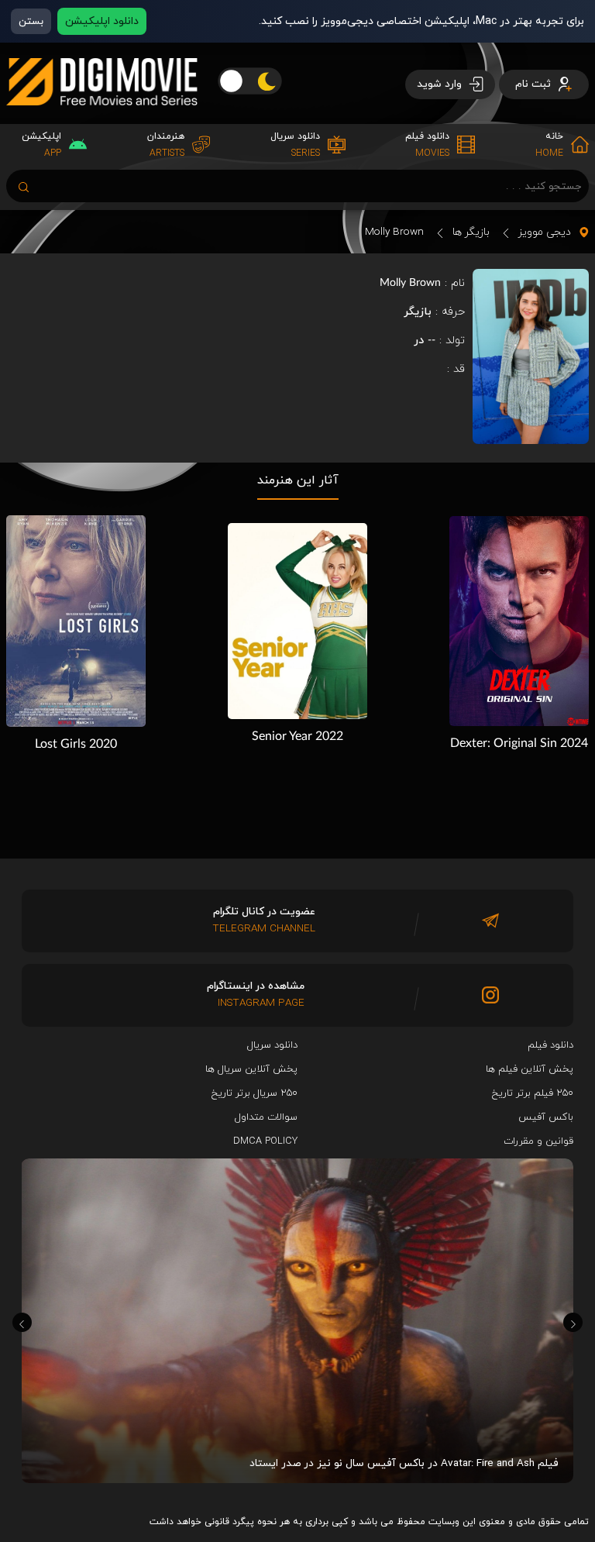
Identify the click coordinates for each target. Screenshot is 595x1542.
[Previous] (22, 1322)
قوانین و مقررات (538, 1141)
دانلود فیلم (550, 1045)
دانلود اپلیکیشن (102, 21)
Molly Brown (394, 232)
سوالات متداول (266, 1117)
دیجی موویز (544, 232)
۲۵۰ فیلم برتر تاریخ (532, 1093)
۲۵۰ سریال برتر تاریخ (255, 1093)
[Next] (573, 1322)
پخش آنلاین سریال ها (251, 1069)
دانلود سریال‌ (272, 1045)
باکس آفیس (545, 1117)
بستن (31, 21)
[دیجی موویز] (102, 117)
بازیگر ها (471, 232)
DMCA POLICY (265, 1141)
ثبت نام (534, 84)
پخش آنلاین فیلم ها (529, 1069)
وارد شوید (441, 84)
